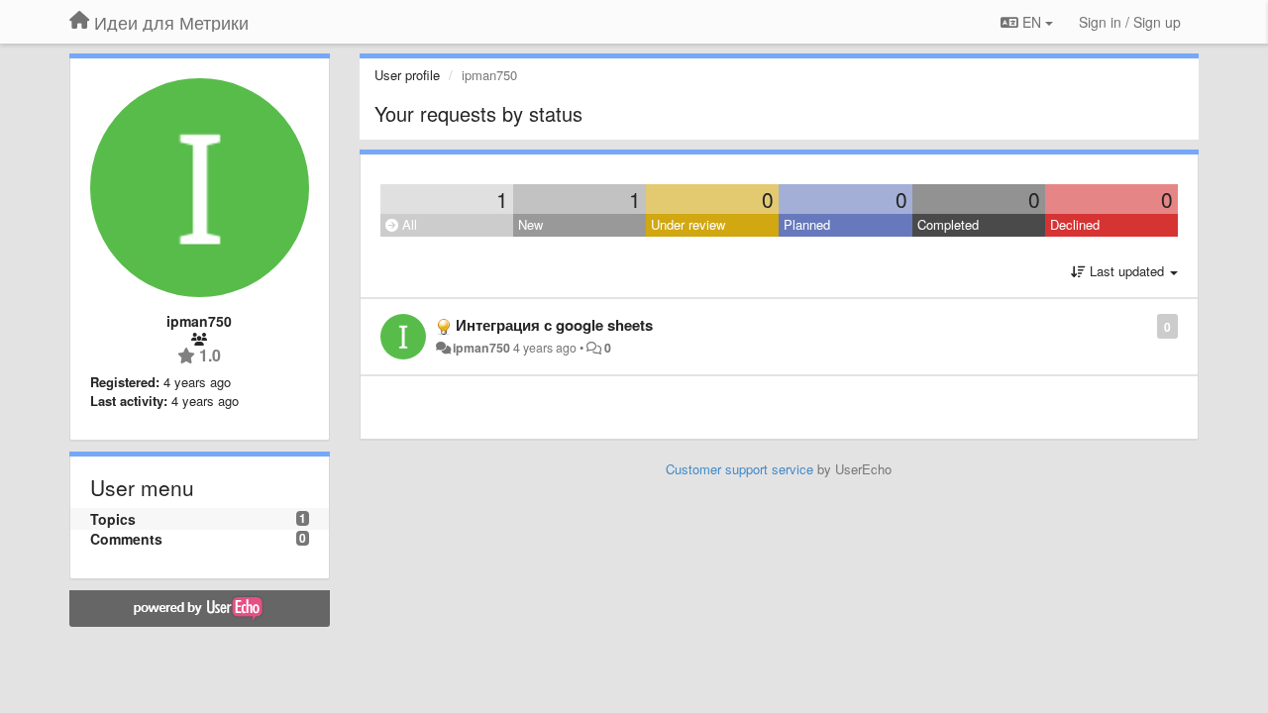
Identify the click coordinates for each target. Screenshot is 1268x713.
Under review (688, 224)
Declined (1075, 224)
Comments (126, 539)
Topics (113, 519)
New (530, 224)
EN (1031, 22)
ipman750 (481, 347)
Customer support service (739, 468)
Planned (807, 224)
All (407, 224)
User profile (407, 74)
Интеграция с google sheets (554, 325)
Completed (948, 224)
